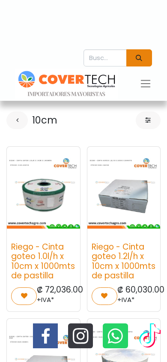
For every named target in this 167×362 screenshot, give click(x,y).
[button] (24, 296)
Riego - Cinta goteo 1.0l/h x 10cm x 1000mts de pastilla (43, 261)
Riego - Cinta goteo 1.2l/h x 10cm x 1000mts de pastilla (123, 261)
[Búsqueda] (139, 58)
